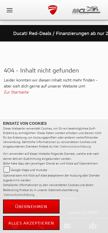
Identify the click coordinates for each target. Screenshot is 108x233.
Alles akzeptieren (31, 223)
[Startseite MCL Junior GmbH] (88, 9)
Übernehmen (31, 206)
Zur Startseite (16, 91)
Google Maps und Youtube (29, 170)
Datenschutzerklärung (75, 146)
